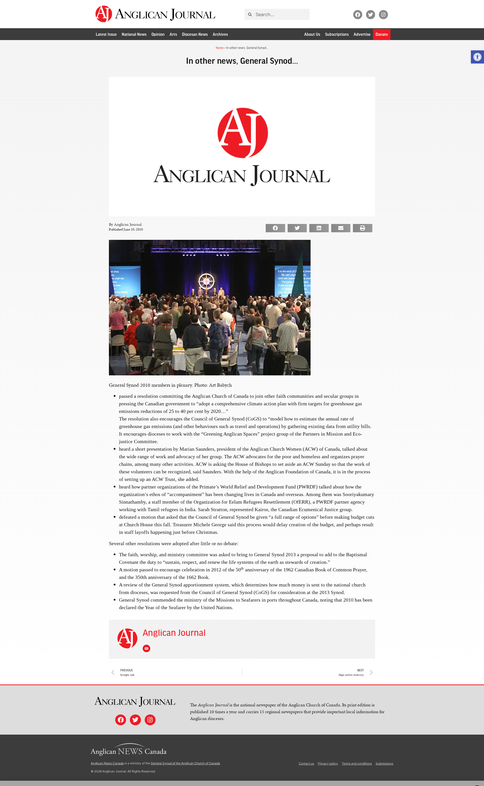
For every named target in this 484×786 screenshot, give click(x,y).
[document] (242, 393)
